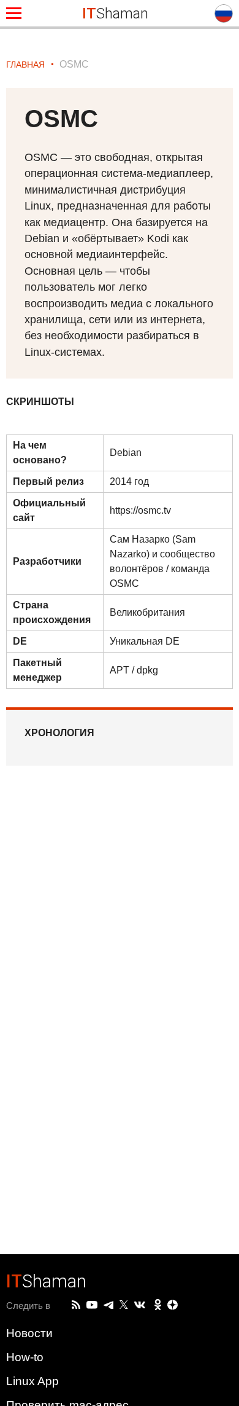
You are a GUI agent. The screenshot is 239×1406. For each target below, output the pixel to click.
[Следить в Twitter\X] (124, 1305)
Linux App (32, 1381)
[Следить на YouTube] (91, 1305)
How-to (25, 1357)
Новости (29, 1333)
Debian (126, 452)
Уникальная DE (145, 641)
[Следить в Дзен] (172, 1305)
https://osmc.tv (140, 510)
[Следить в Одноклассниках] (157, 1305)
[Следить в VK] (139, 1305)
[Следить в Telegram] (108, 1305)
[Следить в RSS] (76, 1305)
